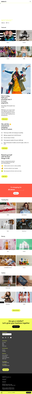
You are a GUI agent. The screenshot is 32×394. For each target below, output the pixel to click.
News (3, 344)
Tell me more (4, 119)
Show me (16, 193)
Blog (3, 343)
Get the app (4, 148)
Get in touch (16, 326)
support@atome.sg (5, 362)
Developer (4, 351)
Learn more (4, 176)
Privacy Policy (4, 356)
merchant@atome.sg (5, 365)
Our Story (4, 342)
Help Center (4, 346)
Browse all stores (16, 310)
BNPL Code (4, 358)
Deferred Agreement (5, 357)
